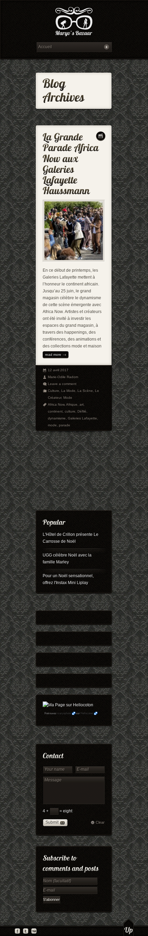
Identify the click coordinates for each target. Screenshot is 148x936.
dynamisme (57, 418)
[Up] (128, 927)
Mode (67, 397)
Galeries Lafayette (82, 418)
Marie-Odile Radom (63, 377)
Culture (53, 391)
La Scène (85, 391)
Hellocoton (87, 713)
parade (64, 425)
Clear (100, 822)
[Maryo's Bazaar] (73, 22)
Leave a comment (62, 384)
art (82, 404)
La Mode (68, 391)
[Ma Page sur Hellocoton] (68, 705)
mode (52, 425)
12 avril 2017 (58, 370)
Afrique (71, 404)
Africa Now (56, 404)
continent (55, 411)
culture (70, 411)
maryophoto (64, 713)
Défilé (81, 411)
